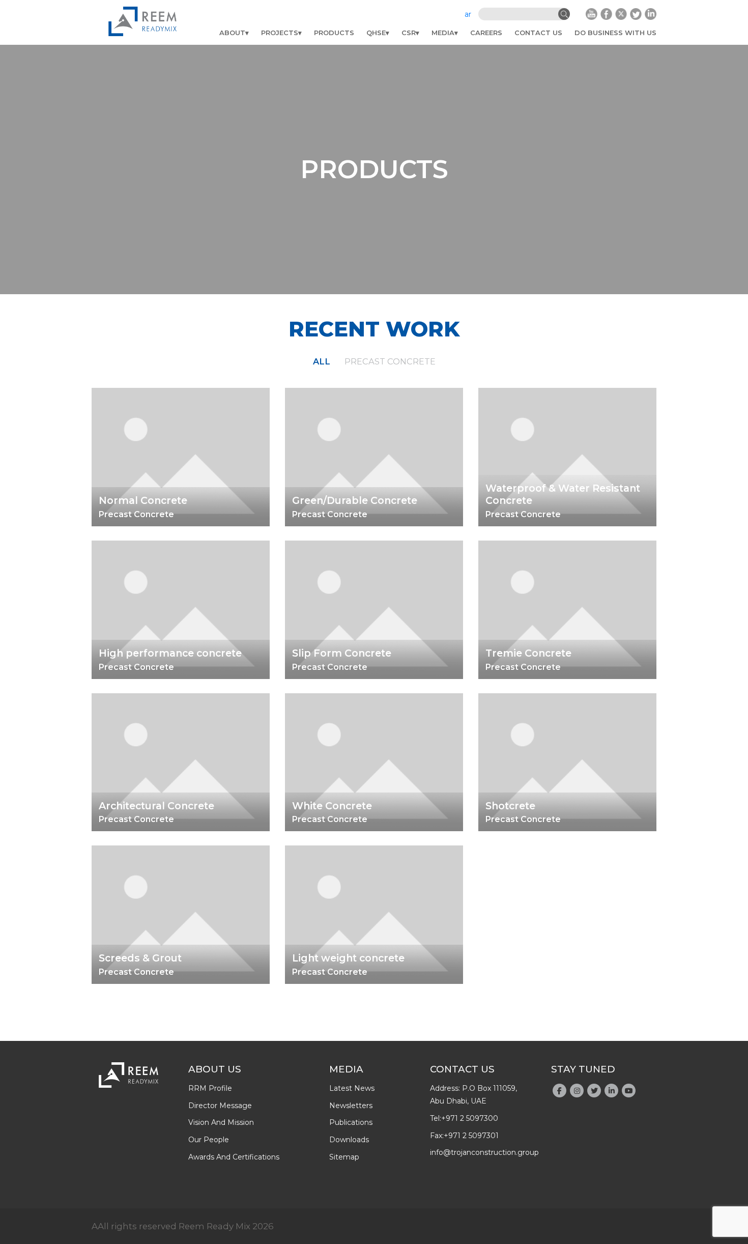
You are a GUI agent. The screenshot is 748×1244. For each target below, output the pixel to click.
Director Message (220, 1105)
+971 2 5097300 (469, 1118)
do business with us (615, 33)
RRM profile (210, 1088)
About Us (214, 1069)
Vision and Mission (221, 1122)
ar (468, 14)
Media (442, 33)
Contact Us (538, 33)
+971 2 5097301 (471, 1135)
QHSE (376, 33)
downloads (349, 1139)
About (232, 33)
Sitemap (344, 1157)
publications (350, 1122)
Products (334, 33)
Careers (486, 33)
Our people (208, 1139)
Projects (279, 33)
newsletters (350, 1105)
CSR (408, 33)
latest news (352, 1088)
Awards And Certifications (233, 1157)
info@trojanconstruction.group (484, 1152)
